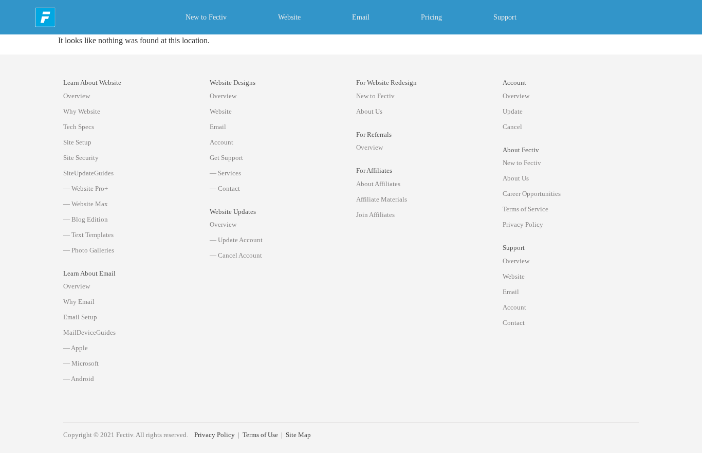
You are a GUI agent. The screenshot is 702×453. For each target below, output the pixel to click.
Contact (514, 323)
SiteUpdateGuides (88, 173)
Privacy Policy (523, 224)
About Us (369, 111)
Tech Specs (78, 127)
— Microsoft (81, 363)
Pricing (431, 17)
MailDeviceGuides (89, 332)
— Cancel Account (236, 255)
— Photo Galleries (88, 250)
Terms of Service (525, 209)
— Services (225, 173)
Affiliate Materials (381, 199)
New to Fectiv (206, 17)
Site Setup (77, 142)
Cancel (512, 127)
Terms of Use (260, 435)
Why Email (79, 301)
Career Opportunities (532, 193)
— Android (78, 379)
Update (513, 111)
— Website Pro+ (85, 188)
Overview (76, 96)
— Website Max (85, 204)
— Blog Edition (85, 219)
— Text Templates (88, 235)
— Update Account (236, 240)
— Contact (225, 188)
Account (221, 142)
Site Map (298, 435)
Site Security (81, 157)
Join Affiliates (375, 215)
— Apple (75, 348)
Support (504, 17)
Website (289, 17)
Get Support (226, 157)
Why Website (81, 111)
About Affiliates (378, 184)
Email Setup (80, 317)
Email (361, 17)
